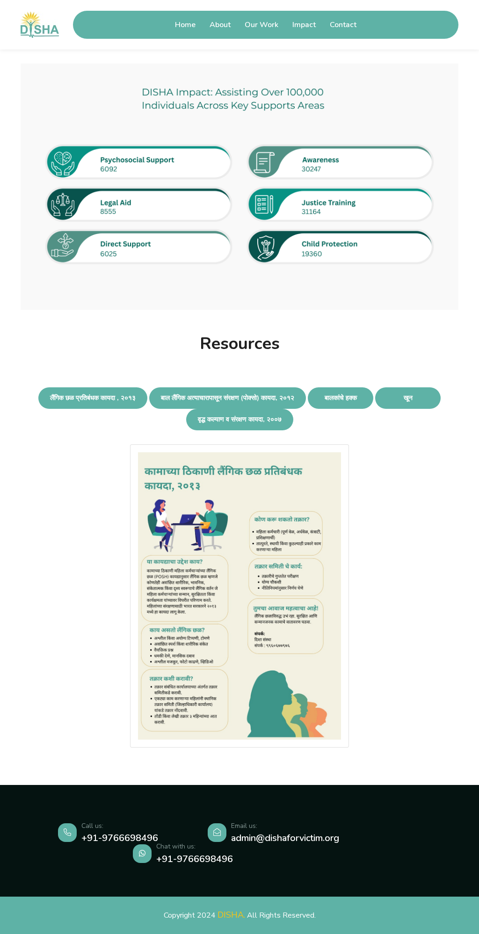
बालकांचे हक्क (341, 397)
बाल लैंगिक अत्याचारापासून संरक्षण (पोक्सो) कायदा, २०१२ (227, 397)
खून (408, 397)
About (220, 25)
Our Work (261, 25)
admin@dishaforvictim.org (285, 838)
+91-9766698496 (119, 838)
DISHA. (231, 914)
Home (185, 25)
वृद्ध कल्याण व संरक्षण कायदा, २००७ (240, 419)
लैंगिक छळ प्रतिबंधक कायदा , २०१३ (93, 397)
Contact (343, 25)
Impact (304, 25)
